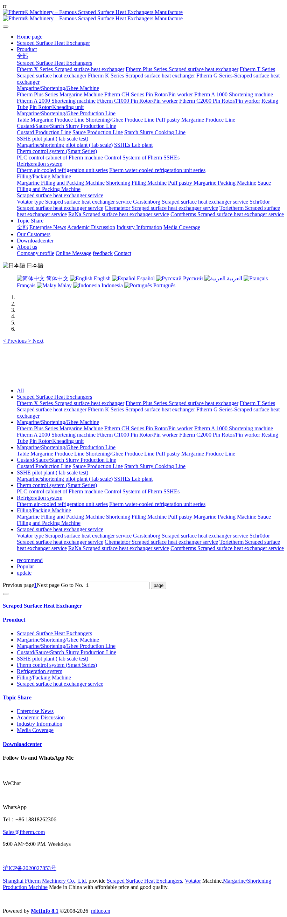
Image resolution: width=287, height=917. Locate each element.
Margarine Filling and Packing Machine (61, 517)
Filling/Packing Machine (44, 510)
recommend (30, 560)
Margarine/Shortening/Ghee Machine (58, 422)
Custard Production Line (44, 466)
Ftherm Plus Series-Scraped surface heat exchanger (182, 403)
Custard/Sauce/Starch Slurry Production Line (66, 460)
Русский (193, 278)
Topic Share (17, 697)
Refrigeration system (39, 498)
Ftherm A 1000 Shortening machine (233, 428)
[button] (15, 341)
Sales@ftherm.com (24, 832)
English (102, 278)
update (24, 573)
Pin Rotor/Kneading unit (56, 441)
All (20, 391)
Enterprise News (35, 711)
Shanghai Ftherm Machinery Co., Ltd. (45, 881)
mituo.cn (100, 911)
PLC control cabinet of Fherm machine (60, 491)
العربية (234, 278)
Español (145, 278)
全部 (22, 56)
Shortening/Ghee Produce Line (120, 454)
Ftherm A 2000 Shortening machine (56, 435)
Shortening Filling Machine (136, 517)
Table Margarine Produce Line (50, 454)
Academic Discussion (41, 717)
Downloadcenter (22, 744)
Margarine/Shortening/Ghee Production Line (66, 447)
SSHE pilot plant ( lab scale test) (52, 472)
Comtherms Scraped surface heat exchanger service (227, 548)
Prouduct (14, 620)
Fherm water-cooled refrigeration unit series (157, 504)
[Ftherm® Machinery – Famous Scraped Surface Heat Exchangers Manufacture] (143, 15)
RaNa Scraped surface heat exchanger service (118, 548)
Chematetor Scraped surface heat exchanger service (161, 542)
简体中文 (57, 278)
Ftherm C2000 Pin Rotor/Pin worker (219, 435)
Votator (193, 881)
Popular (25, 566)
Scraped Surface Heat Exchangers (54, 397)
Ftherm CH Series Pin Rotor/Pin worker (148, 428)
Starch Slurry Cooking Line (155, 466)
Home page (29, 37)
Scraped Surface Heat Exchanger (42, 606)
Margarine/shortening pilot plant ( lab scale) (65, 479)
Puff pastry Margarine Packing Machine (212, 517)
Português (163, 285)
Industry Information (39, 724)
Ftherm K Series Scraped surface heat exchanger (141, 409)
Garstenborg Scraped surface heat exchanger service (190, 536)
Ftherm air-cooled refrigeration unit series (62, 504)
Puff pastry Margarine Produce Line (195, 454)
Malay (64, 285)
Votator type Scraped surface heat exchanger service (74, 536)
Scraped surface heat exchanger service (60, 529)
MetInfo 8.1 (44, 911)
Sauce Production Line (97, 466)
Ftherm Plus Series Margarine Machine (60, 428)
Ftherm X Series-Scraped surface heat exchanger (70, 403)
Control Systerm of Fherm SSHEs (142, 491)
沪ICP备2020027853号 (29, 868)
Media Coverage (35, 730)
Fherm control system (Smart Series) (57, 485)
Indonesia (112, 285)
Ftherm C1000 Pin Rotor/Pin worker (137, 435)
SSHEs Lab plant (133, 479)
